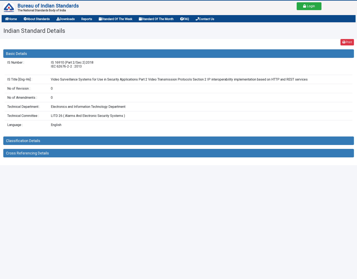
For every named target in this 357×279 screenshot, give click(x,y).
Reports (86, 19)
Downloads (67, 19)
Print (348, 42)
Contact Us (206, 19)
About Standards (38, 19)
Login (310, 6)
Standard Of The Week (117, 19)
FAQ (186, 19)
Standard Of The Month (158, 19)
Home (13, 19)
